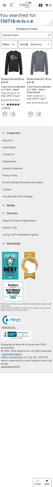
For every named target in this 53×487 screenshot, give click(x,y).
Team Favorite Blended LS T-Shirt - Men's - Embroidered (39, 89)
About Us (7, 140)
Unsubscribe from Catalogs (17, 197)
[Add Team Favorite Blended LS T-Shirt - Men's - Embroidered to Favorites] (30, 114)
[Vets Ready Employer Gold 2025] (29, 266)
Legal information (11, 354)
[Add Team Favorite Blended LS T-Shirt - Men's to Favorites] (4, 114)
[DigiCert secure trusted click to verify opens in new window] (13, 320)
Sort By (24, 44)
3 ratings (6, 108)
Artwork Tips (9, 227)
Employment (9, 161)
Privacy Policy (10, 176)
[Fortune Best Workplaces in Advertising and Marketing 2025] (10, 266)
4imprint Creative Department (18, 220)
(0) (48, 6)
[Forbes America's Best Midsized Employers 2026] (13, 291)
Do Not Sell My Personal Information (23, 183)
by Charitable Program (20, 234)
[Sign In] (41, 5)
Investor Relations (12, 169)
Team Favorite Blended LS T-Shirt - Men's (13, 88)
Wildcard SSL (8, 328)
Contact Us (8, 154)
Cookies (7, 190)
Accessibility (8, 147)
